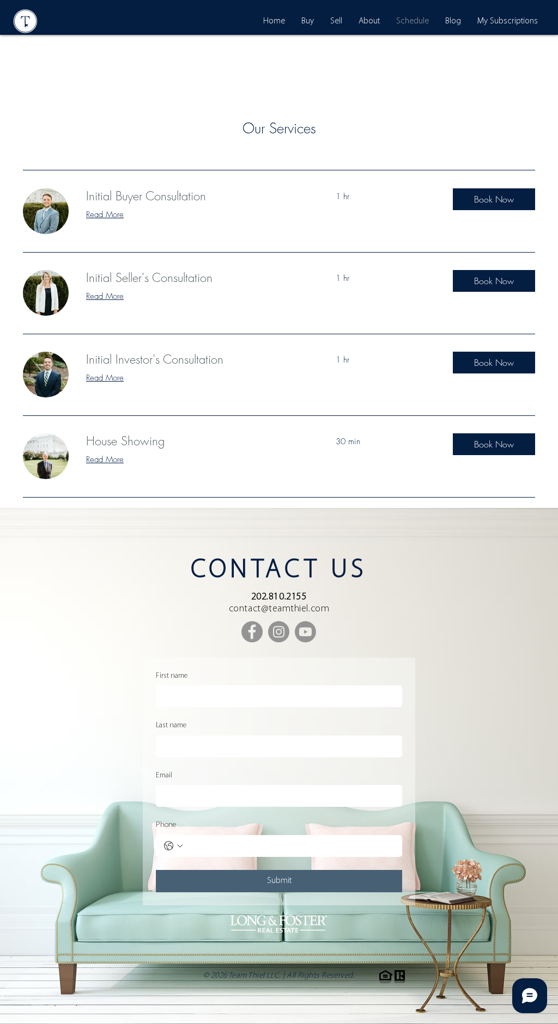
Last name (171, 725)
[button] (494, 199)
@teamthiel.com (295, 609)
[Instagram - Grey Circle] (278, 631)
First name (171, 676)
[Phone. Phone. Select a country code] (173, 846)
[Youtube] (305, 631)
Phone (166, 825)
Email (164, 775)
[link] (198, 196)
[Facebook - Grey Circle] (252, 631)
